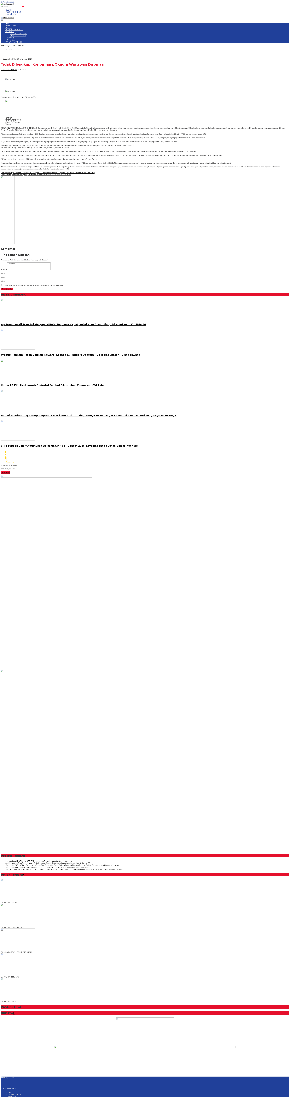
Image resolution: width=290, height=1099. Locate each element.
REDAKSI (9, 1092)
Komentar (4, 269)
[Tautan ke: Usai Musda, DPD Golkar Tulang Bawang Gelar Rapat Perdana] (18, 973)
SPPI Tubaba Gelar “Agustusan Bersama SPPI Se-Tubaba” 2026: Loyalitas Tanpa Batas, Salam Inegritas (69, 445)
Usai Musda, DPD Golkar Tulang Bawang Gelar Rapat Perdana (25, 975)
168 (6, 460)
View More (5, 472)
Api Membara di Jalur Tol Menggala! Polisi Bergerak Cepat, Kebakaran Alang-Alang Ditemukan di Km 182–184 (73, 324)
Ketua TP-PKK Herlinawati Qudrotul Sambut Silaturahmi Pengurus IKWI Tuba (53, 385)
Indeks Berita (10, 1096)
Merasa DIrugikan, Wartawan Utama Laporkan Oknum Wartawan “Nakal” (36, 175)
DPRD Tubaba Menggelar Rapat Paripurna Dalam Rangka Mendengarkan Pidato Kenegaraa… (38, 925)
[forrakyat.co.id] (7, 4)
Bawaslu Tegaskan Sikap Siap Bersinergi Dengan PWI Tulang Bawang (28, 950)
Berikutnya (9, 462)
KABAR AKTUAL (10, 70)
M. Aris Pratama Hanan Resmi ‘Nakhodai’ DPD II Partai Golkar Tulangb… (29, 1000)
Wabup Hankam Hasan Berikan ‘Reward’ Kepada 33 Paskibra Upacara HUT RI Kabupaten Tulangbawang (70, 354)
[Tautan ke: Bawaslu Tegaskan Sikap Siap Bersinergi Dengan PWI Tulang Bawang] (18, 948)
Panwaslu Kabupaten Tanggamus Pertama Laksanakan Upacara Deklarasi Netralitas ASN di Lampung (48, 173)
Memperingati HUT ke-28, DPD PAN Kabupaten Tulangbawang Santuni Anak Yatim (38, 861)
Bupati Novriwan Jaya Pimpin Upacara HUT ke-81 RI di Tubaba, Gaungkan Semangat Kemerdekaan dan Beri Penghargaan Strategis (88, 415)
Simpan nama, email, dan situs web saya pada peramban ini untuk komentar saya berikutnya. (33, 285)
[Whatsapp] (10, 79)
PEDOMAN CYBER (13, 1094)
